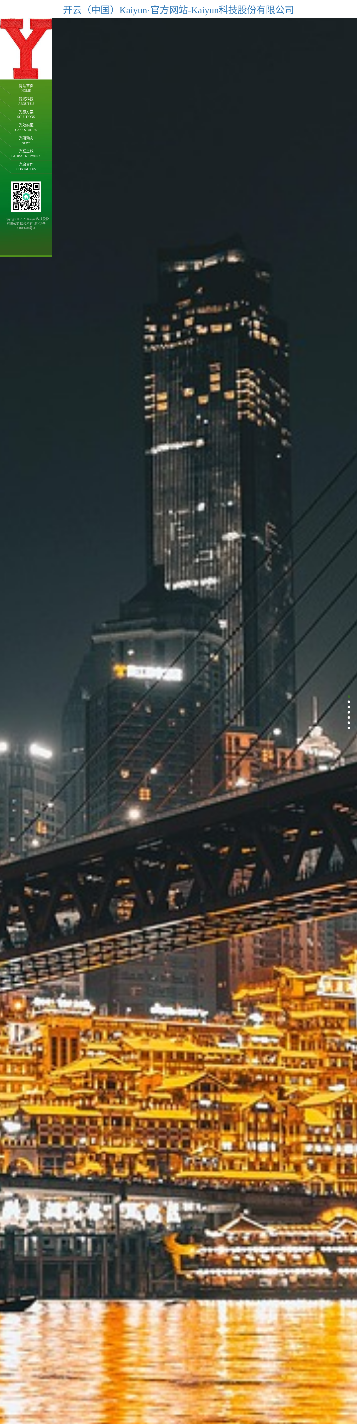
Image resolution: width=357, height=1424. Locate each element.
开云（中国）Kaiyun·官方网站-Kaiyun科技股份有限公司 (178, 10)
